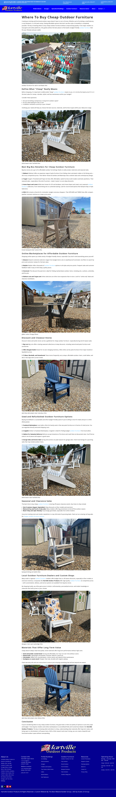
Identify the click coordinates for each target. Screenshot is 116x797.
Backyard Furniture (65, 769)
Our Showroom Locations (67, 2)
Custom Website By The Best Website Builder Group (53, 792)
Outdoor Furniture (71, 8)
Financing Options (85, 764)
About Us (83, 766)
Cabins (42, 771)
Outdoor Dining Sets (66, 774)
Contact (100, 8)
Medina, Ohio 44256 (25, 770)
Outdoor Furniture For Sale (67, 758)
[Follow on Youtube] (10, 786)
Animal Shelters (44, 774)
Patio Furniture (64, 771)
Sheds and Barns (45, 761)
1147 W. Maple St (25, 760)
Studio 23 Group (83, 792)
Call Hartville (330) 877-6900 (88, 2)
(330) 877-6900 (24, 764)
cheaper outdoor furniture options (33, 516)
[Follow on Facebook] (2, 786)
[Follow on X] (5, 786)
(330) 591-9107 (24, 772)
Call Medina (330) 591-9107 (107, 2)
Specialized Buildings (58, 8)
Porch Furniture (64, 766)
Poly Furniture (64, 761)
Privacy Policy (84, 771)
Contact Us (83, 769)
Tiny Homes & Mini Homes (47, 769)
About (93, 8)
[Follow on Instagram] (7, 786)
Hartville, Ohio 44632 (26, 762)
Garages (46, 8)
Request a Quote (85, 761)
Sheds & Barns (37, 8)
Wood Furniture (64, 764)
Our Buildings (44, 758)
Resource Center (84, 8)
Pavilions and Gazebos (46, 766)
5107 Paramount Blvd (26, 768)
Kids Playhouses (45, 777)
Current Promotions (85, 758)
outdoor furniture (85, 28)
